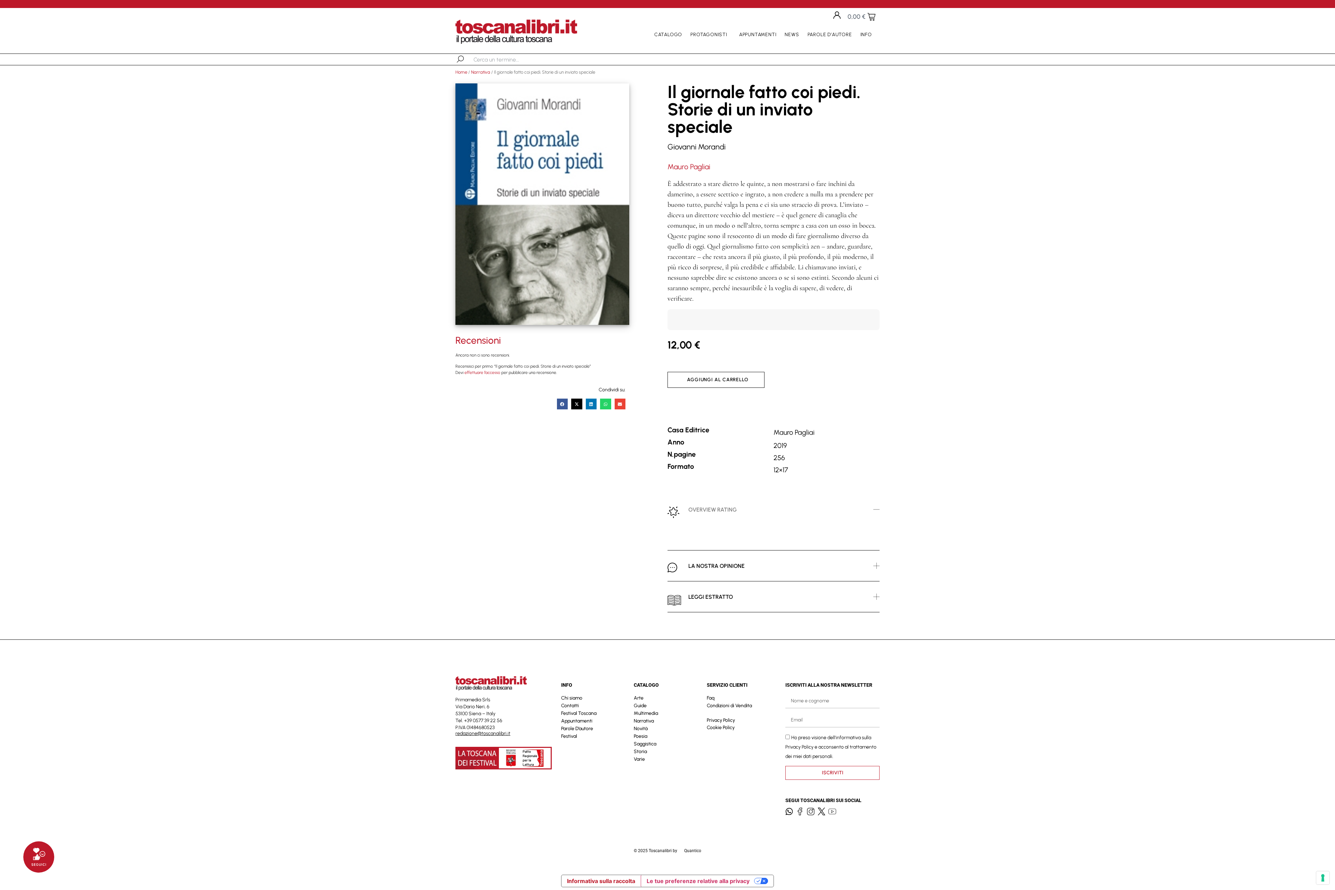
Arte (639, 698)
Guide (640, 706)
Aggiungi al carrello (718, 380)
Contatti (570, 706)
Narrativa (480, 72)
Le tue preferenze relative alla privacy (698, 880)
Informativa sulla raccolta (601, 880)
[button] (562, 404)
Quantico (692, 850)
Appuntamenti (758, 35)
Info (866, 35)
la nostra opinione (716, 566)
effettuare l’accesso (482, 372)
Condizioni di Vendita (729, 706)
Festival (569, 736)
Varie (639, 759)
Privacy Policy (721, 720)
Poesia (640, 736)
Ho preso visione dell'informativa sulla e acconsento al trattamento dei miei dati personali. (830, 746)
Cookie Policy (721, 727)
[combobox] (509, 59)
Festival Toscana (579, 713)
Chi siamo (571, 698)
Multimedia (646, 713)
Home (461, 72)
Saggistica (645, 744)
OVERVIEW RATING (712, 509)
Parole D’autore (830, 35)
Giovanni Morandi (697, 147)
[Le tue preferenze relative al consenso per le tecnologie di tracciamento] (1322, 877)
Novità (641, 729)
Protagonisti (708, 35)
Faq (710, 698)
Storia (640, 751)
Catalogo (668, 35)
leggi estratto (710, 597)
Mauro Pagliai (689, 166)
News (792, 35)
